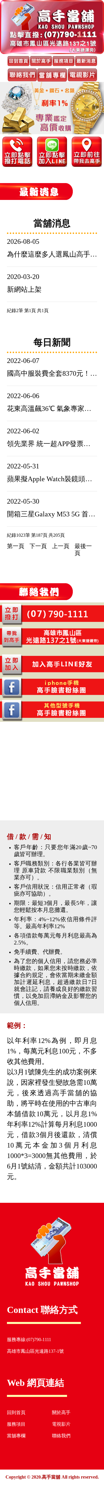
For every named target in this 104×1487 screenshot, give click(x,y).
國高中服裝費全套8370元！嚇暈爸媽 (52, 373)
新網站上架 (24, 289)
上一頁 (60, 546)
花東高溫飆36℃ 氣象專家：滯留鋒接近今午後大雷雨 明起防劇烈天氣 (52, 408)
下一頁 (38, 546)
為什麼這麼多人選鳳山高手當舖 (52, 254)
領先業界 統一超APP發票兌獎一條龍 (52, 444)
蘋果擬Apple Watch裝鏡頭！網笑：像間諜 (52, 479)
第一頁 (15, 546)
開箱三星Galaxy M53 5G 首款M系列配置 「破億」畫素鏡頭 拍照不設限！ (52, 514)
